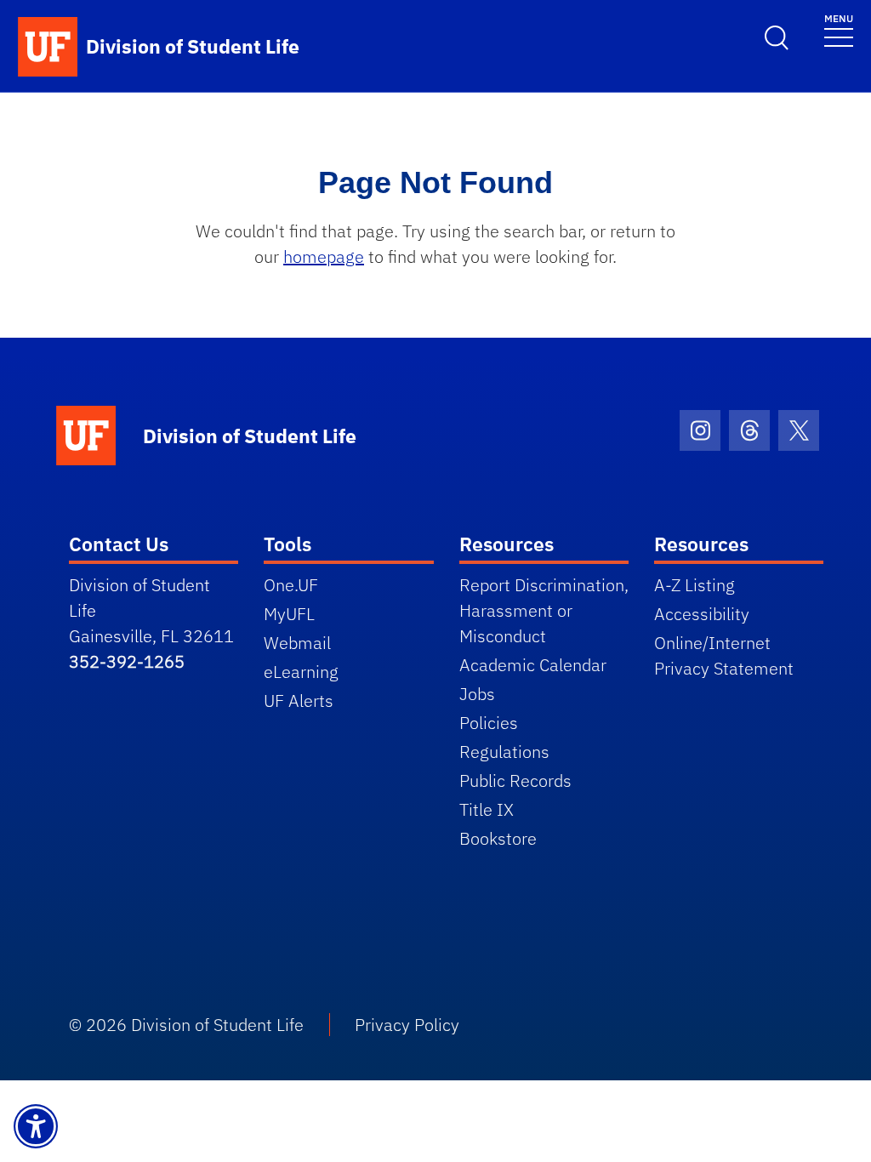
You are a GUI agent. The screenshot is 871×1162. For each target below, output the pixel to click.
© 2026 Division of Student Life (186, 1024)
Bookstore (498, 838)
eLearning (301, 671)
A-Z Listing (694, 584)
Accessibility (701, 613)
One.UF (291, 584)
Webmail (297, 642)
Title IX (486, 809)
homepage (323, 256)
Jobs (477, 693)
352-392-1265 (127, 661)
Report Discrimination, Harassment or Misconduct (544, 610)
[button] (36, 1126)
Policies (488, 722)
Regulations (504, 751)
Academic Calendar (532, 664)
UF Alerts (298, 700)
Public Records (515, 780)
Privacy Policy (407, 1024)
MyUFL (289, 613)
